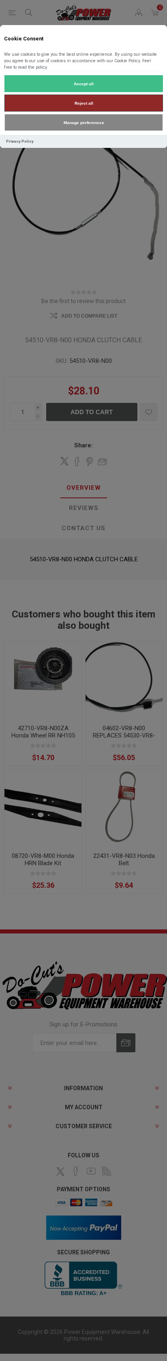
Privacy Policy (20, 141)
